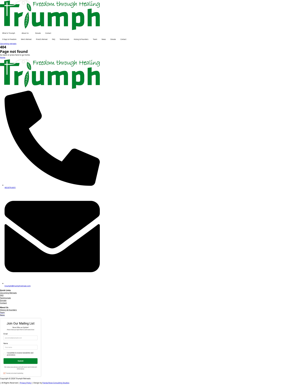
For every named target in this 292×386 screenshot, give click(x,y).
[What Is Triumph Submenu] (17, 33)
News (104, 39)
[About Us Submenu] (31, 33)
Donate (38, 33)
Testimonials (64, 39)
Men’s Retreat (26, 39)
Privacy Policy (25, 383)
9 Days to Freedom (9, 39)
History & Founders (81, 39)
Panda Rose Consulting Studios (55, 383)
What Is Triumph (8, 33)
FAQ (53, 39)
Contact (48, 33)
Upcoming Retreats (8, 293)
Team (95, 39)
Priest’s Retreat (41, 39)
